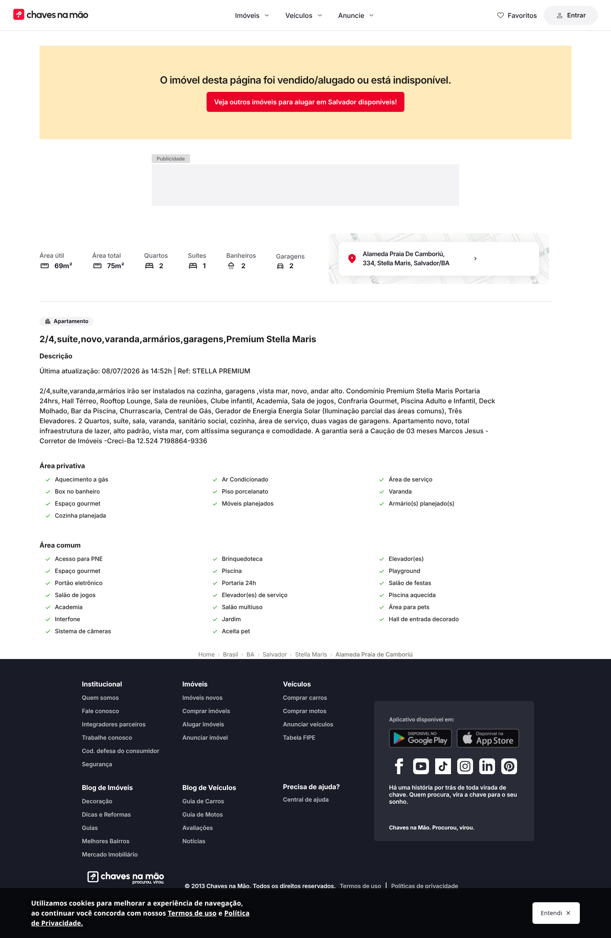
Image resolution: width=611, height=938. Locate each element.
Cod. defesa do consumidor (120, 751)
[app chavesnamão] (420, 738)
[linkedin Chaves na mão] (487, 768)
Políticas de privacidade (424, 886)
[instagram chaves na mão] (465, 768)
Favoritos (522, 15)
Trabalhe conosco (107, 737)
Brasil (230, 654)
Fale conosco (100, 711)
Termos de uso (360, 886)
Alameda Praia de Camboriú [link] (374, 654)
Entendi (551, 913)
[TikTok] (443, 768)
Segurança (97, 764)
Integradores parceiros (114, 724)
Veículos (298, 15)
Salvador (275, 654)
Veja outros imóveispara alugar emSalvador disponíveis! (305, 102)
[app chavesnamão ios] (488, 738)
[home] (123, 878)
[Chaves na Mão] (50, 15)
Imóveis (247, 15)
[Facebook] (399, 768)
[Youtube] (421, 768)
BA (250, 654)
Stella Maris (311, 654)
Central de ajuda (306, 799)
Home (206, 654)
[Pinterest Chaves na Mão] (509, 768)
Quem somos (100, 697)
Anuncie (351, 15)
